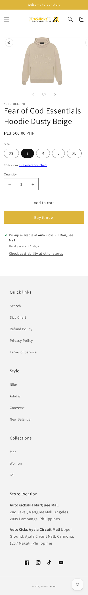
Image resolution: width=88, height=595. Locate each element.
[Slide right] (55, 94)
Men (13, 451)
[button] (6, 19)
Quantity (10, 174)
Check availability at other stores (36, 253)
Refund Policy (21, 329)
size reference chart (33, 165)
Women (16, 463)
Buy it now (44, 217)
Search (15, 305)
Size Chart (18, 317)
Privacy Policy (21, 340)
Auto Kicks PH (48, 586)
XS (11, 153)
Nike (13, 384)
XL (74, 153)
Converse (17, 407)
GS (12, 474)
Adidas (15, 396)
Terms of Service (23, 352)
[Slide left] (33, 94)
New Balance (20, 419)
